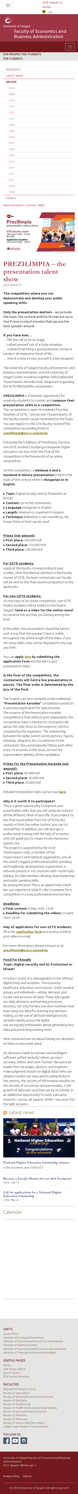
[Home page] (13, 20)
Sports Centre (11, 1372)
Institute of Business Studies (20, 1344)
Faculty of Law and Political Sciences (25, 1411)
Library (7, 1365)
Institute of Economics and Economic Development (34, 1348)
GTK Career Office (14, 1369)
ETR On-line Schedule (16, 1376)
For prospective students (22, 54)
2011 (12, 179)
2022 (12, 112)
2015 (12, 155)
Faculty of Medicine (15, 1415)
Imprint (27, 1476)
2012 (12, 173)
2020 (12, 124)
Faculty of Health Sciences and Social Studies (30, 1407)
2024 (12, 100)
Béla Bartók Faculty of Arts (19, 1389)
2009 (12, 192)
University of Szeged (34, 32)
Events (11, 198)
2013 (12, 167)
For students (13, 58)
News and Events (13, 205)
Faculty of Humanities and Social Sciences (28, 1396)
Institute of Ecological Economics (23, 1337)
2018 (12, 137)
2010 (12, 185)
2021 (12, 118)
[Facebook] (6, 1440)
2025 (12, 94)
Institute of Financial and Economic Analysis (29, 1352)
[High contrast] (44, 11)
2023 (12, 106)
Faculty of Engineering (16, 1404)
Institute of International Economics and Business (33, 1341)
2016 (12, 149)
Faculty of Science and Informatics (24, 1422)
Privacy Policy (11, 1476)
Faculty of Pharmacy (15, 1419)
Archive (11, 81)
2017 (12, 143)
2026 (12, 88)
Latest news (14, 75)
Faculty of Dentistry (15, 1400)
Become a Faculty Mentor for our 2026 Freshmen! (37, 1178)
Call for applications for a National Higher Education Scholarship (32, 1194)
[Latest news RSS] (5, 1112)
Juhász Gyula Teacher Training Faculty (25, 1426)
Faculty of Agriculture (16, 1393)
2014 (12, 161)
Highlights (13, 69)
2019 (12, 130)
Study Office (10, 1333)
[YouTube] (15, 1440)
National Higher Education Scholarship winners (36, 1162)
